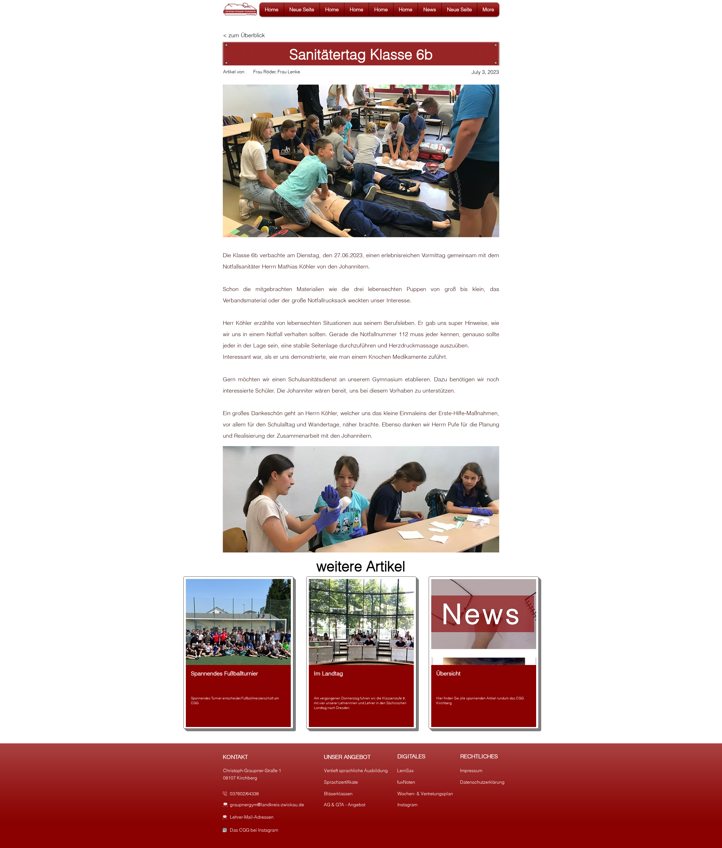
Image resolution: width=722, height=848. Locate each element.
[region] (238, 652)
